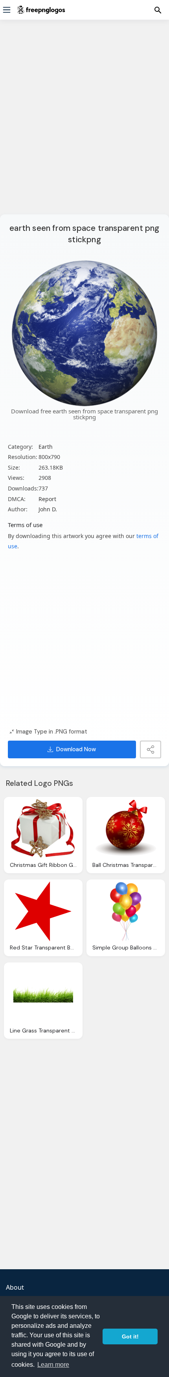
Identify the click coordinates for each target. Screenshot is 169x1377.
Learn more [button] (53, 1364)
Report (47, 499)
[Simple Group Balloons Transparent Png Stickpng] (125, 911)
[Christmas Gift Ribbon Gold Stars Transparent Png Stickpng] (43, 829)
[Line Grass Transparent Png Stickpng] (43, 994)
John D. (48, 509)
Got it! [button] (130, 1336)
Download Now (76, 749)
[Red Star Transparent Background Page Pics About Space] (43, 911)
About (15, 1287)
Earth (46, 446)
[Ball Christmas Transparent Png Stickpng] (125, 829)
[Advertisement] (84, 121)
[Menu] (6, 10)
